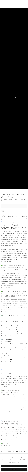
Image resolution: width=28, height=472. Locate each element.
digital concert (10, 433)
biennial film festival (18, 299)
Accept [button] (14, 469)
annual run (16, 329)
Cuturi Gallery (6, 4)
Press (14, 97)
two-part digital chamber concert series (11, 378)
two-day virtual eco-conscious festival (18, 347)
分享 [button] (3, 211)
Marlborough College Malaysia (8, 249)
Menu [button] (26, 4)
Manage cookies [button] (14, 462)
